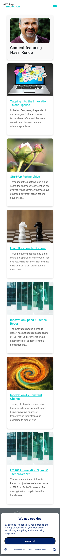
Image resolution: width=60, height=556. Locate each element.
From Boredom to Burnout (28, 248)
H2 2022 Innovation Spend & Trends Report (29, 472)
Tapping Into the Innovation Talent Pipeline (29, 103)
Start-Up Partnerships (25, 176)
